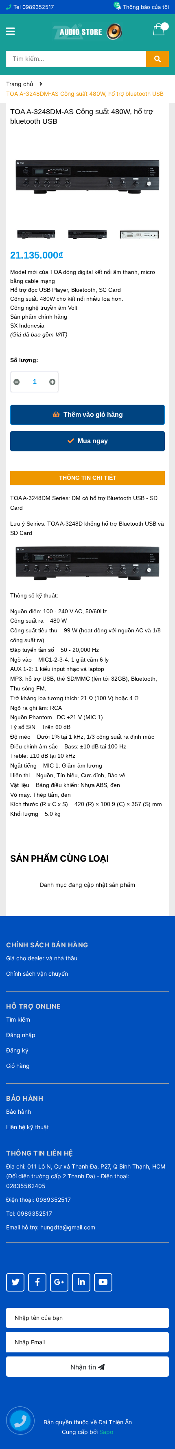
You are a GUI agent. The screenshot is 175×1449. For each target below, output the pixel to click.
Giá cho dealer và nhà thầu (41, 958)
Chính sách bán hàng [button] (47, 945)
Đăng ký (17, 1050)
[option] (36, 236)
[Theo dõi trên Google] (59, 1282)
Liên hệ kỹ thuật (27, 1126)
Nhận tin (84, 1367)
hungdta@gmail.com (67, 1227)
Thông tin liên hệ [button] (39, 1153)
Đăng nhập (20, 1034)
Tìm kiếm (18, 1019)
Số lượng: (24, 360)
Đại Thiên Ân (115, 1422)
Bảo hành (18, 1111)
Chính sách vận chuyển (37, 973)
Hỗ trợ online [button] (33, 1006)
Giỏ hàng (18, 1065)
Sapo (106, 1431)
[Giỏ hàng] (159, 34)
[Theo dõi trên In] (81, 1282)
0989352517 (38, 7)
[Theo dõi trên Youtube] (103, 1282)
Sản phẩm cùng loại (59, 858)
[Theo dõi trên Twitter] (15, 1282)
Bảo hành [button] (24, 1098)
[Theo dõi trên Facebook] (37, 1282)
